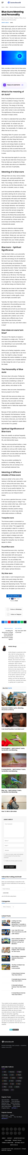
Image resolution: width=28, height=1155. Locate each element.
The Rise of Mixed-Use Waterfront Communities (18, 966)
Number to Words (6, 1104)
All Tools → (14, 1108)
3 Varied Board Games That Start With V (18, 993)
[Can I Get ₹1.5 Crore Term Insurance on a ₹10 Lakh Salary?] (6, 932)
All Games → (5, 1118)
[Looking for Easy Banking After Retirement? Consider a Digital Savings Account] (6, 923)
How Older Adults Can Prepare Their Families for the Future (18, 949)
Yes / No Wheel (18, 1116)
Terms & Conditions (7, 1142)
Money (5, 1074)
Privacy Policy (17, 1140)
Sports (17, 1086)
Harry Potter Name (6, 1106)
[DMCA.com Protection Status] (14, 1030)
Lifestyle (6, 1077)
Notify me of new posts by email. (14, 860)
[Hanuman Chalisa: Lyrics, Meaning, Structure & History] (14, 699)
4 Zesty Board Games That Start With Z (18, 974)
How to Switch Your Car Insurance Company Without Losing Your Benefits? (19, 941)
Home (3, 7)
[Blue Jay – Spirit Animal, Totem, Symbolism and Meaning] (14, 781)
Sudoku (12, 1115)
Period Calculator (15, 1103)
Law (11, 1086)
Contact (9, 1138)
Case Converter (6, 1101)
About (4, 1138)
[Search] (25, 2)
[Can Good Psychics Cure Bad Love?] (14, 720)
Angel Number (16, 1104)
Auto (13, 1083)
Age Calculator (5, 1099)
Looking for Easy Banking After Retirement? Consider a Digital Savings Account (19, 923)
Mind (7, 7)
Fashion (6, 1083)
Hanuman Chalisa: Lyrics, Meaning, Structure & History (13, 709)
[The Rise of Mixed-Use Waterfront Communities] (6, 967)
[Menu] (3, 2)
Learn (12, 1074)
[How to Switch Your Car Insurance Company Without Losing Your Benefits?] (6, 941)
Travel (11, 1080)
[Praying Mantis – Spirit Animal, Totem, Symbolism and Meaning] (14, 760)
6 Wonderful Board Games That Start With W (19, 986)
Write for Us (14, 1144)
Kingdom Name (6, 1108)
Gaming (19, 1080)
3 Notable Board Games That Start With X (19, 980)
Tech (5, 1071)
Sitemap (9, 1150)
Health (20, 1077)
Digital (19, 1071)
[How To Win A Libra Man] (14, 802)
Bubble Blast (5, 1115)
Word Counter (14, 1099)
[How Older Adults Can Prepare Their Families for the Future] (6, 950)
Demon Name (16, 1106)
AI (12, 1089)
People (19, 1074)
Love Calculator (16, 1101)
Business (12, 1071)
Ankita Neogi (5, 22)
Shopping (6, 1089)
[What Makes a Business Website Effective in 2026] (6, 958)
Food (19, 1083)
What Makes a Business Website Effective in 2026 (19, 958)
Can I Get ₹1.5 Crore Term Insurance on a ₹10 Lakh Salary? (19, 931)
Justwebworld (17, 1148)
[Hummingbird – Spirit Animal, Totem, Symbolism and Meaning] (14, 739)
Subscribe (5, 892)
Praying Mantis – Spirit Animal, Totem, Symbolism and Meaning (14, 770)
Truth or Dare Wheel (7, 1116)
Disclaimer (8, 1140)
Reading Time (5, 1103)
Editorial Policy (19, 1142)
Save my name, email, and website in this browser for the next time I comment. (13, 856)
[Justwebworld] (14, 2)
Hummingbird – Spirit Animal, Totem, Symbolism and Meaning (13, 749)
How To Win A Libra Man (9, 811)
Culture (13, 1077)
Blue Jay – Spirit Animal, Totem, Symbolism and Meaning (12, 791)
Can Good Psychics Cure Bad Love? (13, 729)
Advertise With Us (19, 1138)
